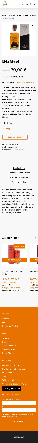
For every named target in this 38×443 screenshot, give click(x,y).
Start (4, 15)
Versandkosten (9, 346)
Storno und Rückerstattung (14, 384)
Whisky (27, 15)
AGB (4, 376)
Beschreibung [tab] (19, 168)
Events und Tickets (10, 326)
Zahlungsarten (8, 349)
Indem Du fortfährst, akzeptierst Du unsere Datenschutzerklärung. (18, 416)
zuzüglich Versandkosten (25, 82)
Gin (3, 322)
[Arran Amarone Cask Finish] (14, 255)
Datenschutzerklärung (12, 365)
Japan (34, 15)
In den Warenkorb (15, 137)
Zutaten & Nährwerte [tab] (19, 177)
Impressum (7, 373)
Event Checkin (8, 353)
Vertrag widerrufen (11, 388)
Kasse (5, 342)
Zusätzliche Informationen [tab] (19, 173)
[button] (35, 4)
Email (4, 407)
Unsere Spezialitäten (15, 15)
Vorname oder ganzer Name (11, 399)
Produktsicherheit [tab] (19, 182)
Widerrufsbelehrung (11, 380)
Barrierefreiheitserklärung (13, 369)
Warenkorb (7, 338)
